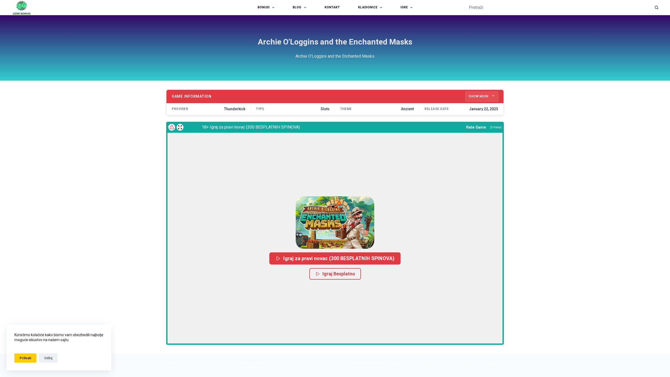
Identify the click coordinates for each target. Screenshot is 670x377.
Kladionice (367, 7)
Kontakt (332, 7)
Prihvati (25, 358)
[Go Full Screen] (180, 127)
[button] (335, 222)
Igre (404, 7)
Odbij (48, 358)
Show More (479, 96)
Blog (297, 7)
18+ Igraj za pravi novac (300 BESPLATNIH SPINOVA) (245, 127)
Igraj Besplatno (338, 273)
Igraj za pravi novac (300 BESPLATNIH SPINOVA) (338, 258)
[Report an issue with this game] (171, 127)
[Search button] (656, 7)
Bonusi (264, 7)
